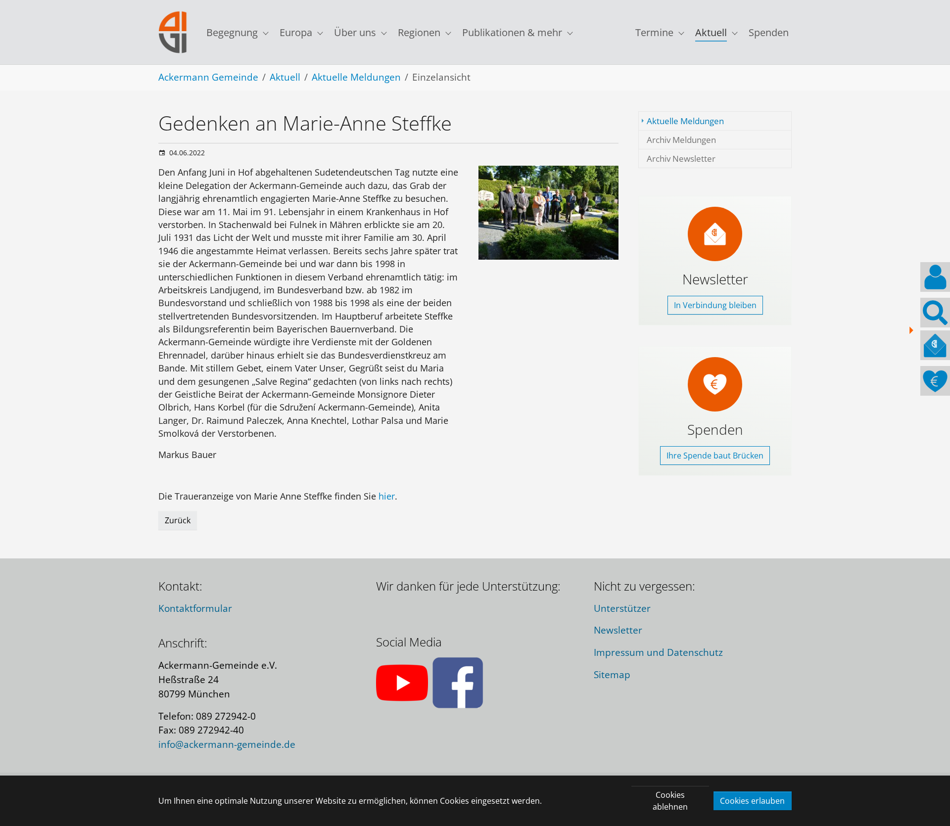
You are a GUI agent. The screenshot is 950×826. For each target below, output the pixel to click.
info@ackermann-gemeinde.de (226, 744)
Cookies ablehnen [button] (670, 800)
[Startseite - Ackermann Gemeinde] (173, 32)
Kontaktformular (195, 608)
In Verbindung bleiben (715, 305)
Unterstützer (622, 608)
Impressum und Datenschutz (658, 652)
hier (387, 496)
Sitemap (612, 674)
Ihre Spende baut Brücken (714, 455)
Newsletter (618, 630)
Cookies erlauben (752, 800)
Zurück (177, 520)
